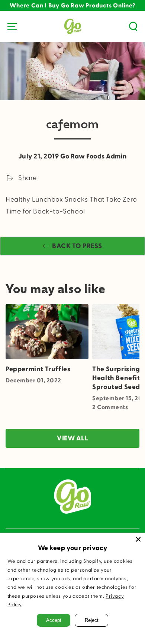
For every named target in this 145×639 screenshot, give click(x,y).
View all (72, 438)
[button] (133, 26)
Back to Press (77, 246)
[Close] (138, 539)
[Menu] (12, 26)
